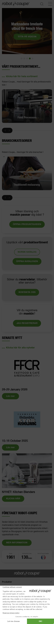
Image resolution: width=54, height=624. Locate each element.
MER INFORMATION (16, 543)
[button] (21, 58)
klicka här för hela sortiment (21, 76)
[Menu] (50, 4)
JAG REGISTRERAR (27, 323)
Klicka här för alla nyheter (20, 348)
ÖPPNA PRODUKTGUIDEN (27, 224)
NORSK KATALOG (27, 252)
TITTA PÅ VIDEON (27, 37)
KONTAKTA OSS (27, 292)
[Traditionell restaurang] (27, 173)
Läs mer (10, 396)
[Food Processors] (27, 106)
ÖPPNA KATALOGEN (27, 261)
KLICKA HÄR (13, 499)
